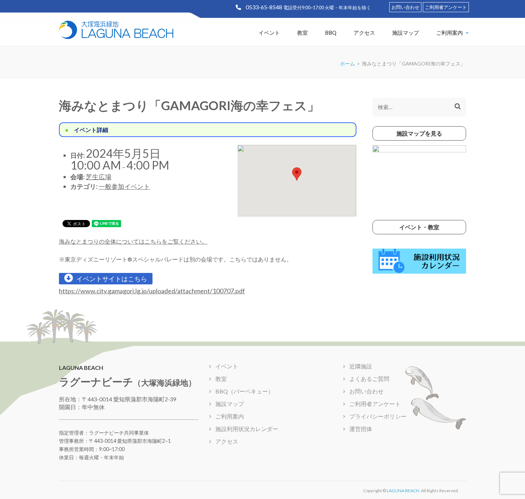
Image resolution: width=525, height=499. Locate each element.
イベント (269, 32)
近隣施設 (360, 366)
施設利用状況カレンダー (246, 428)
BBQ (330, 32)
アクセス (364, 32)
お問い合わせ (405, 7)
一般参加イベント (124, 186)
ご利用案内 (449, 32)
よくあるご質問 (369, 378)
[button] (296, 174)
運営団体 (360, 428)
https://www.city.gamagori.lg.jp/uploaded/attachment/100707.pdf (152, 291)
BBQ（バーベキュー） (244, 391)
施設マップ (405, 32)
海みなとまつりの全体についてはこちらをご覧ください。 (133, 241)
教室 (302, 32)
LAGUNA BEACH (403, 490)
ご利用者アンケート (446, 7)
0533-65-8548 (264, 7)
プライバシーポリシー (377, 416)
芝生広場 (98, 177)
